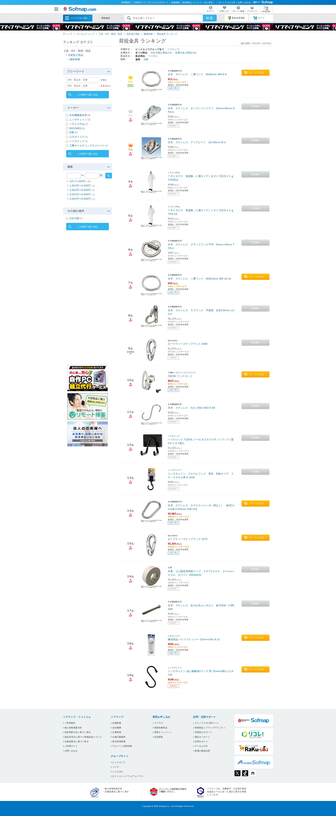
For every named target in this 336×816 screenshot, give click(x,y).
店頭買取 (158, 737)
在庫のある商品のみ (186, 52)
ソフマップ (173, 49)
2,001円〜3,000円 (83, 190)
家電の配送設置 (202, 751)
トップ (69, 34)
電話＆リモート (202, 737)
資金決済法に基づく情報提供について (83, 737)
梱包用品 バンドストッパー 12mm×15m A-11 (194, 639)
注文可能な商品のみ (161, 52)
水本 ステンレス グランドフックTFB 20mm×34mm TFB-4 (201, 246)
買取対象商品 (160, 727)
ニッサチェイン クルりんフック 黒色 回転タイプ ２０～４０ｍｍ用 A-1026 (201, 475)
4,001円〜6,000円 (83, 198)
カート (261, 18)
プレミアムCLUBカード (206, 723)
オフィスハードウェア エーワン (128, 776)
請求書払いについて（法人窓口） (199, 2)
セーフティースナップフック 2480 (188, 343)
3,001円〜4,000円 (83, 194)
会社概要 (116, 727)
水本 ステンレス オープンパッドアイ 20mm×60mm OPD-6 (201, 110)
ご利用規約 (70, 723)
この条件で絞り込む (87, 94)
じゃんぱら (117, 771)
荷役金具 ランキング (167, 34)
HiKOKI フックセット (180, 376)
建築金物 (148, 34)
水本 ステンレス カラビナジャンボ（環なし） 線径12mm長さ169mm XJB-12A (201, 507)
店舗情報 (175, 2)
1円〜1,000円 (81, 181)
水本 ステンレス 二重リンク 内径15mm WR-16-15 (199, 278)
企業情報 (116, 732)
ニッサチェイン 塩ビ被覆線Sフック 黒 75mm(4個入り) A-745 (201, 673)
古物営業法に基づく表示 (77, 741)
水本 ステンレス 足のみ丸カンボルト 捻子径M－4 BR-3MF (201, 607)
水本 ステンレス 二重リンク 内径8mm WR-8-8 (197, 74)
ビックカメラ (118, 762)
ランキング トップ (85, 34)
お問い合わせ (244, 2)
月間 (146, 59)
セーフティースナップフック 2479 (188, 539)
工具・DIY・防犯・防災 (110, 34)
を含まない (105, 86)
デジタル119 (201, 746)
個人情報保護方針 (73, 727)
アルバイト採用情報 (122, 746)
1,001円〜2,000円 (83, 185)
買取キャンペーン (163, 732)
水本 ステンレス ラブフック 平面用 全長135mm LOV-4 (201, 312)
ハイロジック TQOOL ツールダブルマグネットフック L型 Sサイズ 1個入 (201, 441)
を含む (103, 80)
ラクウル (158, 723)
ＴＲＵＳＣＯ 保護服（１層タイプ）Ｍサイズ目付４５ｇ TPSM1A (201, 178)
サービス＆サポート (158, 2)
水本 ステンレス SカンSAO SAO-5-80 (191, 407)
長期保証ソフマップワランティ (210, 727)
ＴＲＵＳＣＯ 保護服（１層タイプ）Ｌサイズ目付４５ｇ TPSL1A (201, 212)
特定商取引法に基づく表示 (78, 732)
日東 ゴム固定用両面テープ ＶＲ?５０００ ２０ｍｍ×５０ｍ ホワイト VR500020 (201, 573)
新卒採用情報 (118, 741)
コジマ (115, 767)
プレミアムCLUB (226, 2)
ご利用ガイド (139, 2)
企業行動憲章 (118, 737)
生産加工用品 (133, 34)
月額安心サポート (203, 732)
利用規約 (125, 2)
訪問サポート (201, 741)
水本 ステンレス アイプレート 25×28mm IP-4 (197, 142)
